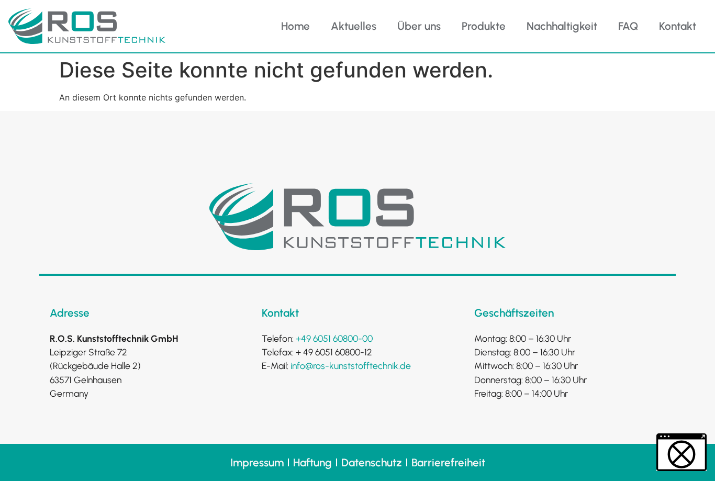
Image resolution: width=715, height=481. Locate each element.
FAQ (628, 25)
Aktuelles (353, 25)
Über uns (419, 25)
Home (295, 25)
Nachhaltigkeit (562, 25)
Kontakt (677, 25)
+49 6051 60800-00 (334, 338)
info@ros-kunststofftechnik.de (351, 365)
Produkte (484, 25)
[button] (681, 452)
